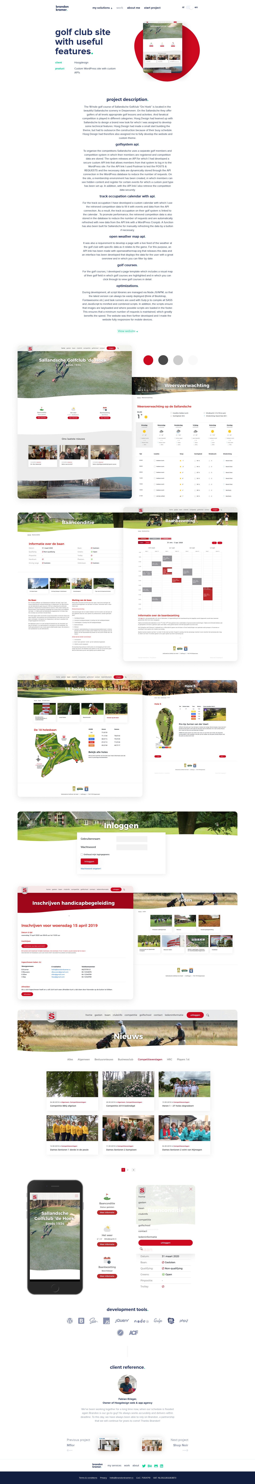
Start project (152, 8)
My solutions (102, 8)
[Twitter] (144, 1465)
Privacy (103, 1477)
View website (127, 331)
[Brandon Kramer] (62, 7)
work (127, 1465)
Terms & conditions (88, 1477)
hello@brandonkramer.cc (121, 1477)
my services (114, 1465)
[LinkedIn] (161, 1465)
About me (133, 8)
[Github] (156, 1465)
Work (119, 8)
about (136, 1465)
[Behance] (150, 1465)
